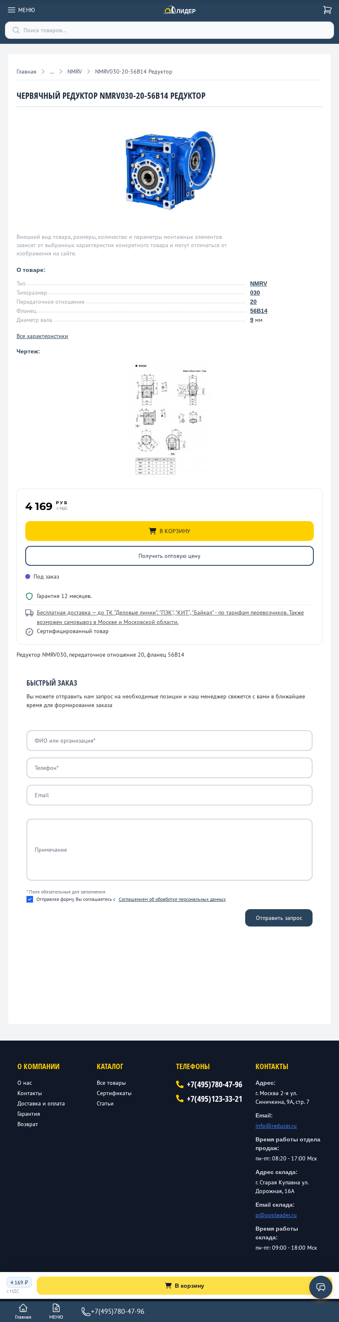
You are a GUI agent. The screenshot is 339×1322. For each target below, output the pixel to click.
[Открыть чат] (320, 1287)
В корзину (189, 1285)
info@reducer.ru (276, 1125)
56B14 (258, 310)
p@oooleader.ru (276, 1215)
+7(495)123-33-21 (214, 1098)
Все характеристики (42, 336)
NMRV (258, 283)
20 (253, 301)
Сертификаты (114, 1093)
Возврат (27, 1124)
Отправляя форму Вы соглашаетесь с (131, 899)
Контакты (29, 1093)
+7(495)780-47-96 (214, 1084)
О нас (24, 1082)
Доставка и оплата (41, 1103)
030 (255, 292)
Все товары (111, 1082)
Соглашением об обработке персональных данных (172, 899)
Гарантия (28, 1113)
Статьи (105, 1103)
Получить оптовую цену (169, 556)
